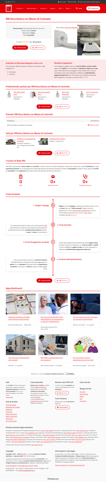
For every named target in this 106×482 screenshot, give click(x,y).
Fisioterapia (9, 412)
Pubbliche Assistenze (40, 387)
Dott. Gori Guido (80, 439)
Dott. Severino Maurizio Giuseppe (19, 437)
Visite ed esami (84, 394)
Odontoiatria (9, 419)
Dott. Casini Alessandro (65, 93)
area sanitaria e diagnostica (81, 210)
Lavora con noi (65, 465)
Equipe (82, 396)
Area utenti (83, 401)
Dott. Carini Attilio (77, 435)
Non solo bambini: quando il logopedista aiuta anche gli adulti (83, 359)
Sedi (81, 399)
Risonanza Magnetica (71, 27)
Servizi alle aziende (11, 421)
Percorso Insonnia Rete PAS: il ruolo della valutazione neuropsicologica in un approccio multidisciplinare (52, 319)
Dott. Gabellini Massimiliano (18, 439)
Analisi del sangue (11, 405)
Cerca (80, 8)
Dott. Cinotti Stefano (47, 431)
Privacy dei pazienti (11, 466)
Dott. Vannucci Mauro (49, 439)
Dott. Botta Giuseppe (69, 433)
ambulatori (37, 397)
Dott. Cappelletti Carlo (31, 433)
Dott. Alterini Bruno (82, 431)
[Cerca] (77, 8)
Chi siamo (82, 392)
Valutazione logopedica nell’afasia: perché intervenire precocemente (19, 318)
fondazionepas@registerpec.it (26, 470)
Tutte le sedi (9, 397)
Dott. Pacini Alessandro (18, 442)
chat (85, 213)
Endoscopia (9, 409)
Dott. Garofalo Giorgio (54, 437)
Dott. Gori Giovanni (92, 92)
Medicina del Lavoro (11, 414)
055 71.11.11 (72, 215)
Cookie (36, 466)
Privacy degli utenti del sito (25, 466)
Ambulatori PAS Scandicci (57, 139)
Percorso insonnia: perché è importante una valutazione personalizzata (85, 318)
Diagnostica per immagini (13, 407)
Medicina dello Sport (11, 416)
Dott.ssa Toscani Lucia (12, 435)
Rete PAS (23, 454)
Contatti (57, 465)
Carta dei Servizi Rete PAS (77, 465)
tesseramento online (36, 401)
